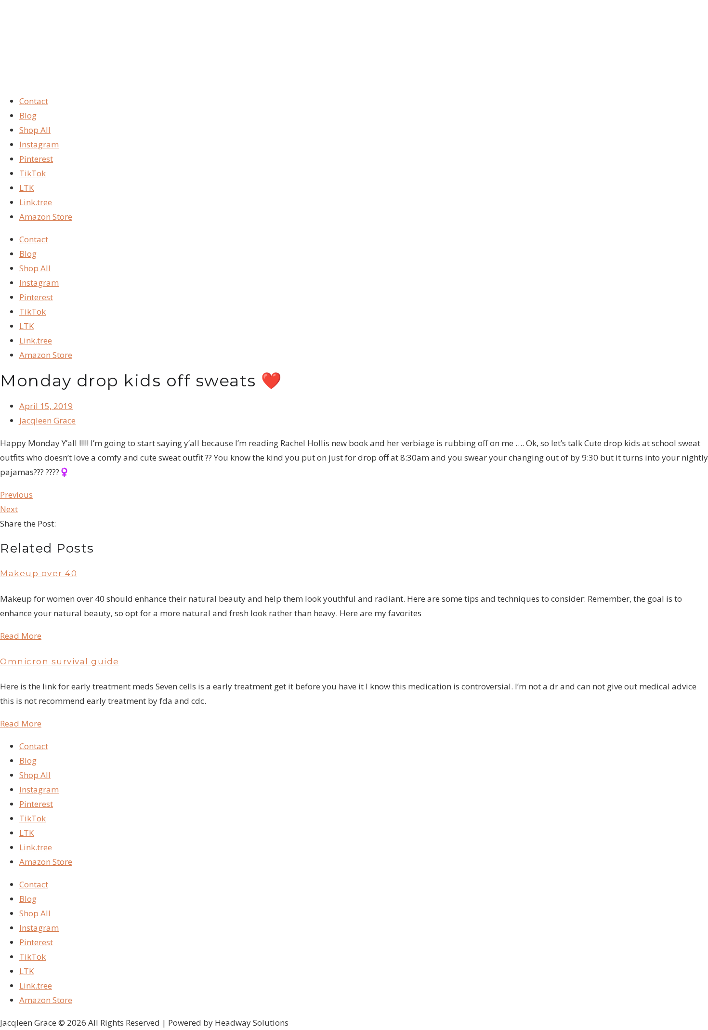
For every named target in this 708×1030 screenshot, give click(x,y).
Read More (20, 635)
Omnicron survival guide (59, 661)
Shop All (35, 129)
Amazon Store (45, 216)
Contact (33, 100)
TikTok (32, 173)
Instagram (39, 144)
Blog (28, 115)
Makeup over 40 (38, 573)
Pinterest (36, 158)
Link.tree (35, 202)
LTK (26, 187)
